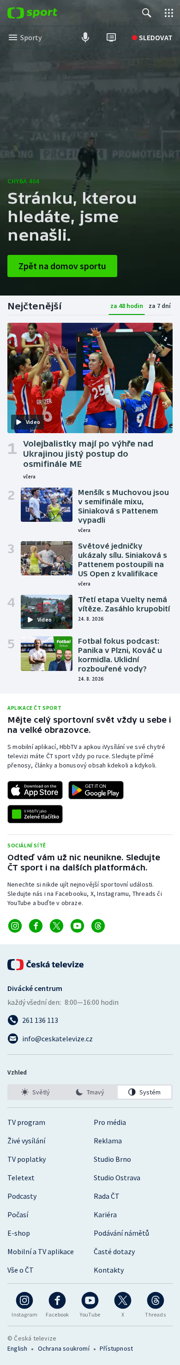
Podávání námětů (121, 1233)
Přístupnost (116, 1348)
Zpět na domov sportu (62, 266)
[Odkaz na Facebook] (35, 925)
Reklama (108, 1140)
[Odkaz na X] (56, 925)
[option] (35, 1092)
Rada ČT (107, 1196)
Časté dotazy (114, 1251)
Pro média (110, 1122)
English (17, 1348)
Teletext (21, 1177)
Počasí (17, 1214)
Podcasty (21, 1196)
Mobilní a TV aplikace (40, 1251)
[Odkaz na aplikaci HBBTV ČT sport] (35, 814)
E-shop (18, 1233)
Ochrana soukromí (64, 1348)
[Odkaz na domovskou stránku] (46, 12)
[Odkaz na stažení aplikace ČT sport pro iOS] (35, 790)
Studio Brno (112, 1159)
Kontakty (109, 1269)
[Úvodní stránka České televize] (46, 964)
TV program (26, 1122)
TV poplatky (26, 1159)
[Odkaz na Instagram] (15, 925)
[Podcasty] (85, 37)
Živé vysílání (26, 1140)
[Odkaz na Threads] (98, 925)
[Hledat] (147, 13)
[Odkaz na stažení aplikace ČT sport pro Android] (96, 790)
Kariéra (105, 1214)
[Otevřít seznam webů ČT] (169, 13)
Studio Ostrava (117, 1177)
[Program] (111, 37)
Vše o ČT (20, 1269)
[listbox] (90, 1092)
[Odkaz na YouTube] (77, 925)
